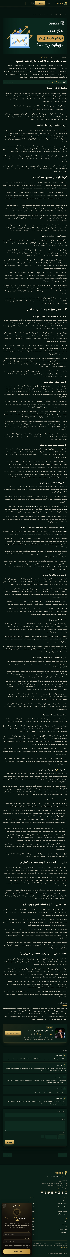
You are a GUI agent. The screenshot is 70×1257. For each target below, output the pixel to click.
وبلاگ (60, 15)
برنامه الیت (64, 1224)
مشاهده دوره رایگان (13, 1033)
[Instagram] (32, 1034)
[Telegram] (62, 1192)
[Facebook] (48, 1192)
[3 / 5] (57, 82)
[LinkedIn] (35, 1034)
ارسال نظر (9, 1142)
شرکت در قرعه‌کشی (16, 1252)
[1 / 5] (61, 82)
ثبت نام (40, 3)
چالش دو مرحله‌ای (62, 1203)
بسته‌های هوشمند (62, 1211)
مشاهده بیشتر (64, 1247)
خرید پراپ (65, 15)
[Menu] (23, 3)
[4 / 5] (54, 82)
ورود (49, 3)
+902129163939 (57, 1187)
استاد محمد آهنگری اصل (43, 1034)
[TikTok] (45, 1192)
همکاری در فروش (63, 1229)
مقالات (56, 15)
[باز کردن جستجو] (33, 3)
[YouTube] (55, 1192)
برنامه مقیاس (64, 1221)
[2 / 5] (59, 82)
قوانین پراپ (31, 1201)
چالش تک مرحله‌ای (62, 1206)
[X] (59, 1192)
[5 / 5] (52, 82)
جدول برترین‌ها (63, 1232)
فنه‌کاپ (65, 1227)
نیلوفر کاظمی (44, 57)
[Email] (42, 1192)
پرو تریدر (65, 1209)
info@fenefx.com (60, 1189)
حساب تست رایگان (62, 1214)
